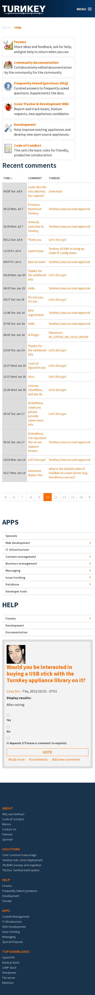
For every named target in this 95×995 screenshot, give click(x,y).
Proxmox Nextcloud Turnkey (34, 209)
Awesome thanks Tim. (35, 473)
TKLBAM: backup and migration (21, 865)
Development (25, 124)
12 (64, 497)
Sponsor (7, 839)
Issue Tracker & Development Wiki (41, 104)
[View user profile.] (16, 654)
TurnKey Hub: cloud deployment (22, 860)
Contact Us (9, 829)
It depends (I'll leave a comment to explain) (36, 743)
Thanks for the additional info (37, 275)
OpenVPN (8, 957)
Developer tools (16, 591)
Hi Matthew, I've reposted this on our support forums (37, 442)
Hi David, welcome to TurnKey (36, 226)
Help (10, 604)
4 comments (38, 759)
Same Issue (35, 251)
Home (6, 27)
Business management (21, 563)
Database (12, 584)
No (8, 731)
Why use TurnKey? (13, 814)
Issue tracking (15, 578)
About (7, 808)
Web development (18, 543)
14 (81, 497)
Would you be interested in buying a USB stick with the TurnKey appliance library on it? (46, 673)
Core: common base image (19, 855)
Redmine (7, 983)
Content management (21, 557)
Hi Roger (33, 335)
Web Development (14, 927)
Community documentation (36, 62)
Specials (11, 536)
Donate (6, 901)
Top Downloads (16, 951)
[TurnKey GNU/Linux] (24, 13)
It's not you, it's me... (36, 299)
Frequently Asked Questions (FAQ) (41, 83)
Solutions (11, 849)
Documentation (16, 632)
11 (56, 497)
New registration (36, 312)
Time (6, 178)
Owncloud (55, 191)
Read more (16, 759)
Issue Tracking (11, 932)
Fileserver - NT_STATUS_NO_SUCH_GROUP (69, 335)
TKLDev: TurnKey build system (21, 870)
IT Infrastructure (17, 550)
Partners (7, 834)
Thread (54, 178)
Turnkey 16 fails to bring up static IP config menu (66, 251)
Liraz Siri (13, 691)
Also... (32, 377)
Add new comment (66, 759)
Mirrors (6, 824)
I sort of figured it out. (37, 365)
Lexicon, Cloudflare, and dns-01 (35, 390)
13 (72, 497)
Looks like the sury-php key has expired (37, 191)
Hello (31, 288)
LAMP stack (9, 967)
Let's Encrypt (57, 240)
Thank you (34, 240)
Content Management (15, 916)
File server (8, 978)
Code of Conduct (27, 145)
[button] (84, 9)
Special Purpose (12, 942)
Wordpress (9, 973)
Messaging (13, 570)
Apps (10, 522)
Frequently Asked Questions (19, 891)
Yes (9, 720)
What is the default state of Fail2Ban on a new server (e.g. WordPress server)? (68, 473)
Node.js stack (10, 962)
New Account (36, 262)
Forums (20, 42)
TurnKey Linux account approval (69, 209)
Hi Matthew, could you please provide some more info (35, 413)
